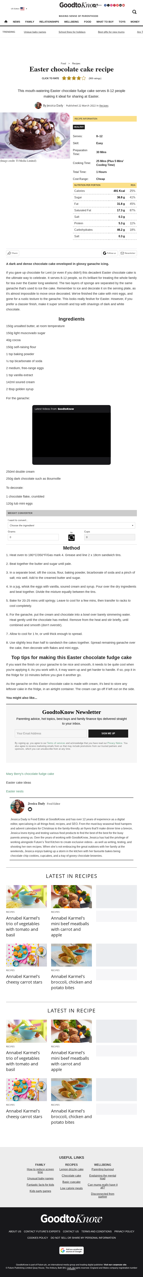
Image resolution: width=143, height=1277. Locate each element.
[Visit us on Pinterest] (114, 5)
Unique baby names (35, 31)
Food (87, 21)
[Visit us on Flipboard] (117, 5)
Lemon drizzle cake (71, 1169)
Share (15, 253)
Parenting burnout (103, 1169)
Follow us (111, 253)
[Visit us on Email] (120, 5)
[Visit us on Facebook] (105, 5)
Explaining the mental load (102, 1177)
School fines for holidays (72, 31)
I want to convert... (18, 520)
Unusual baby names (40, 1178)
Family (29, 21)
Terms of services (56, 743)
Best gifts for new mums (111, 31)
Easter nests (15, 791)
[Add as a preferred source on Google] (71, 1250)
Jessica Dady (55, 105)
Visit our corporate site (115, 1265)
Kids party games (40, 1191)
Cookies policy (37, 1237)
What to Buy (105, 21)
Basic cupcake (71, 1181)
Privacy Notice (114, 743)
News (16, 21)
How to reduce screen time (40, 1171)
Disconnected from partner (102, 1195)
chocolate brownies (90, 855)
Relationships (49, 21)
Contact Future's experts (42, 1231)
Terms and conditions (96, 1231)
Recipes (76, 63)
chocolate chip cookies (24, 855)
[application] (71, 435)
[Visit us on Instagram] (111, 5)
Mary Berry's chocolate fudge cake (30, 774)
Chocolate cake (71, 1175)
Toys (122, 21)
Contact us (71, 1231)
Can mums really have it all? (103, 1186)
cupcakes (46, 855)
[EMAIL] (31, 809)
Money (135, 21)
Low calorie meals (71, 1188)
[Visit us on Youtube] (123, 5)
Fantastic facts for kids (40, 1184)
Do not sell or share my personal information (83, 1237)
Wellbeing (71, 21)
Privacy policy (124, 1231)
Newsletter (130, 253)
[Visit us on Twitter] (108, 5)
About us (15, 1231)
